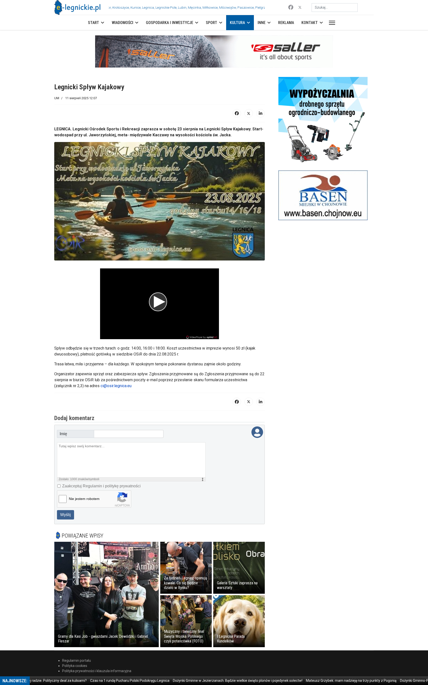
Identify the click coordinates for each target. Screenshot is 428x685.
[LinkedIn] (260, 113)
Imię (63, 434)
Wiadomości (122, 22)
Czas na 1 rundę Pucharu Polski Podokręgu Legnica (110, 681)
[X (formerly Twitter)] (248, 113)
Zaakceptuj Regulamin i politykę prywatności (101, 486)
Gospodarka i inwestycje (169, 22)
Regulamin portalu (76, 660)
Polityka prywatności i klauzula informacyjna (96, 671)
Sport (211, 22)
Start (93, 22)
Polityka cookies (74, 666)
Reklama (286, 22)
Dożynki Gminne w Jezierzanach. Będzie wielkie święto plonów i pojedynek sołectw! (218, 681)
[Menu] (331, 22)
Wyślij (65, 515)
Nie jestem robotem (84, 499)
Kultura (237, 22)
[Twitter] (300, 7)
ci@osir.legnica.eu (116, 385)
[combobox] (335, 7)
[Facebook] (290, 7)
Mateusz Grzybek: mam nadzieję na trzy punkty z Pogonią (332, 681)
